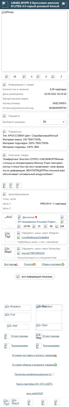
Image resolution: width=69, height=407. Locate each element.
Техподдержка (19, 345)
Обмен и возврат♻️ (53, 264)
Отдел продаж (19, 336)
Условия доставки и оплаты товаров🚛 (34, 355)
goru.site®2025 (34, 393)
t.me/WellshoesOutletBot (35, 237)
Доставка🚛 (11, 264)
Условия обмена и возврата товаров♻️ (34, 364)
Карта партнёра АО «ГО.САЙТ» (34, 383)
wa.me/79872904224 (33, 253)
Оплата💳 (30, 264)
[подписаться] (5, 185)
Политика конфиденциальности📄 (34, 374)
